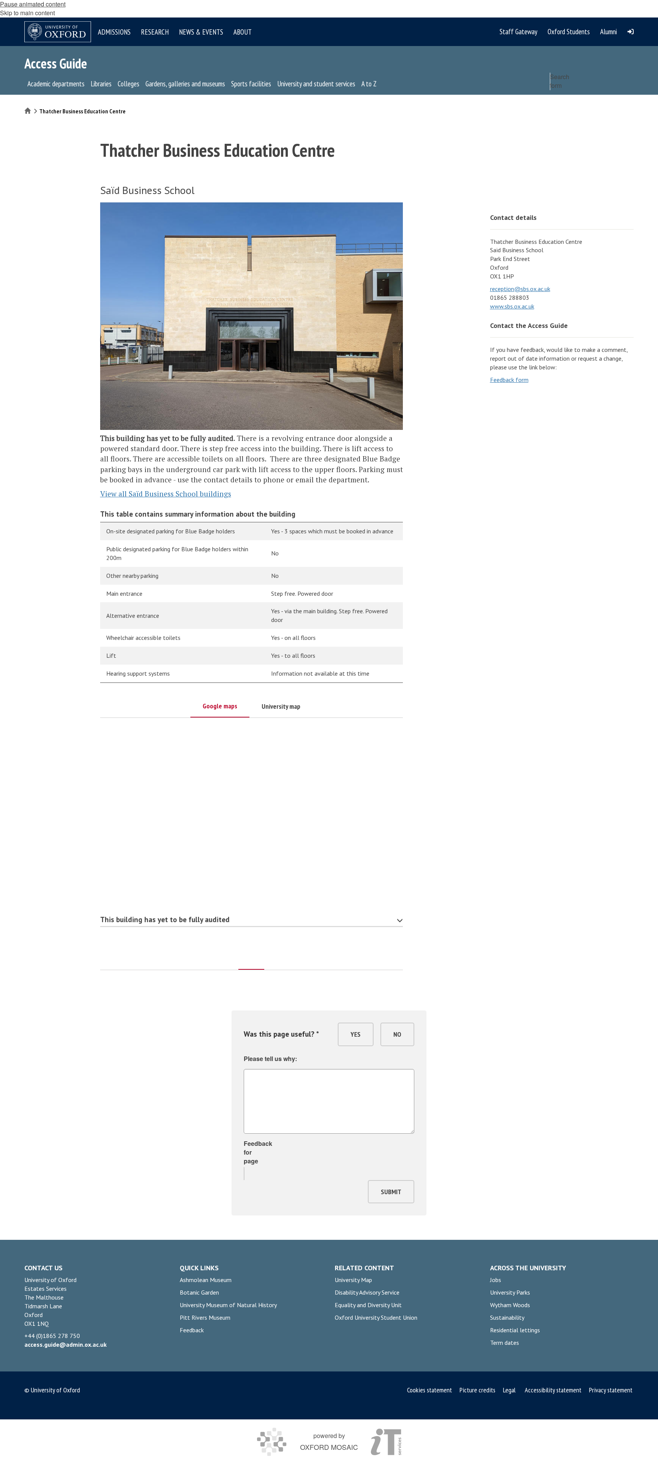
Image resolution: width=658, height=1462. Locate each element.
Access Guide (55, 63)
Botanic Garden (199, 1292)
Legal (509, 1390)
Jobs (495, 1280)
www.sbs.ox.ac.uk (512, 306)
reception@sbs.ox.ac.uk (520, 289)
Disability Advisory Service (367, 1292)
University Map (353, 1280)
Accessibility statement (553, 1390)
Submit (391, 1191)
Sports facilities (251, 83)
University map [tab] (281, 706)
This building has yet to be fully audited (165, 919)
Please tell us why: (270, 1059)
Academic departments (56, 83)
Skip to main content (27, 12)
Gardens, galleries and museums (185, 83)
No (397, 1034)
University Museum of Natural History (228, 1305)
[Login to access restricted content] (631, 32)
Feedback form (509, 379)
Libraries (101, 83)
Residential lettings (515, 1330)
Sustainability (507, 1317)
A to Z (369, 83)
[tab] (251, 958)
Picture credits (477, 1390)
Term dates (504, 1342)
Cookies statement (430, 1390)
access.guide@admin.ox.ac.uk (65, 1344)
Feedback (192, 1330)
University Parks (510, 1292)
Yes (356, 1034)
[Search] (626, 97)
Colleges (128, 83)
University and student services (316, 83)
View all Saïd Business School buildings (165, 493)
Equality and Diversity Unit (368, 1305)
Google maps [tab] (220, 706)
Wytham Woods (510, 1305)
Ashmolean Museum (206, 1280)
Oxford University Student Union (376, 1317)
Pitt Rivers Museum (205, 1317)
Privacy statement (610, 1390)
